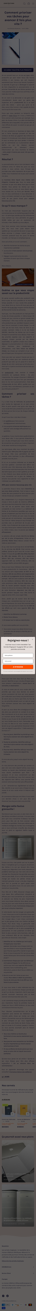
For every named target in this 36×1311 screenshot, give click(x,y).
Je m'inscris (18, 667)
